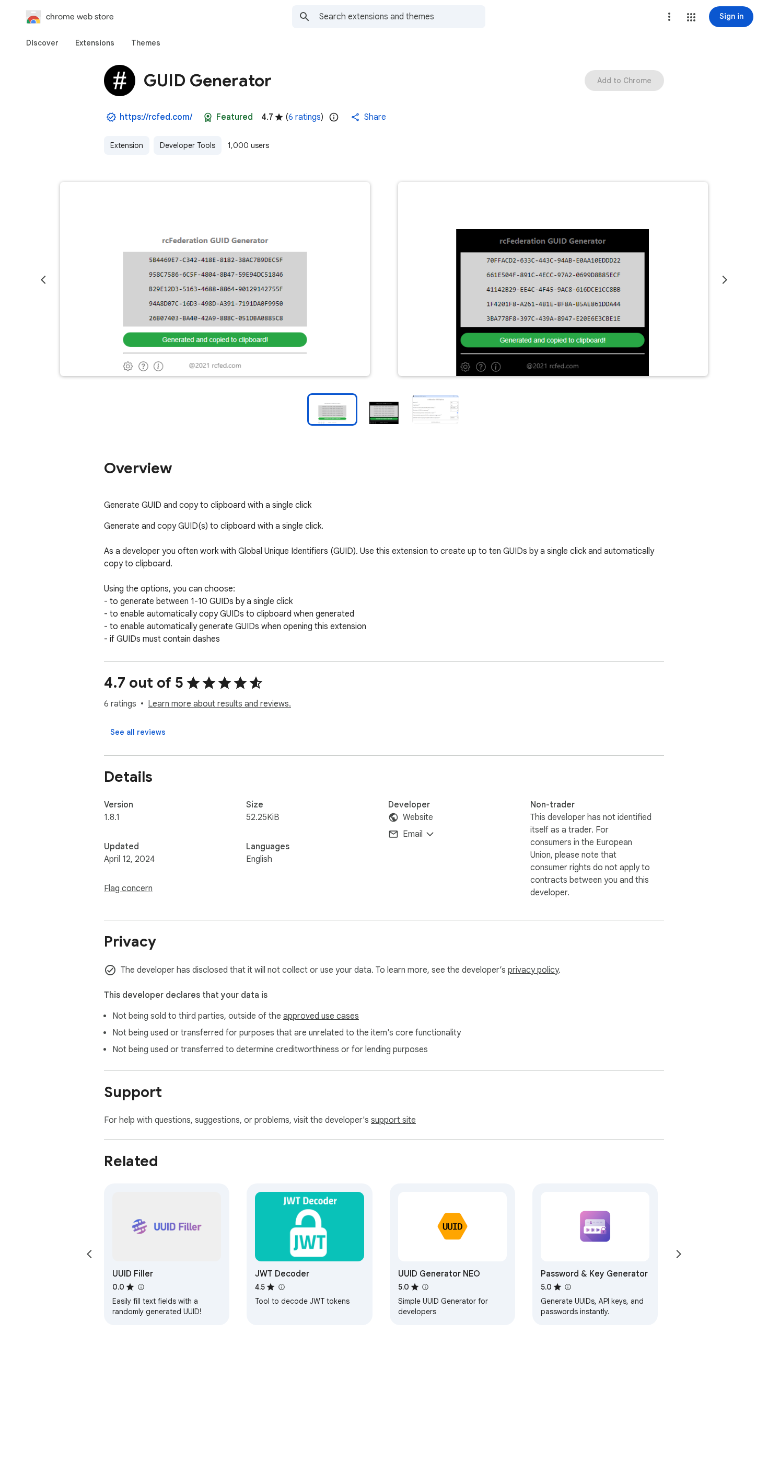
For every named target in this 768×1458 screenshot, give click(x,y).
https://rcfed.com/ (156, 117)
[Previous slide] (43, 279)
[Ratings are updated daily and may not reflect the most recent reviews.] (333, 117)
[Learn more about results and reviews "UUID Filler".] (140, 1287)
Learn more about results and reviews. (219, 704)
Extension (126, 145)
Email (413, 834)
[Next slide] (724, 279)
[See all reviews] (138, 732)
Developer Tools (187, 145)
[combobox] (402, 16)
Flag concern (128, 888)
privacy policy (533, 970)
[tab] (42, 42)
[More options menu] (669, 16)
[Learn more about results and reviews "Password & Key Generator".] (567, 1287)
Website (418, 817)
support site (393, 1120)
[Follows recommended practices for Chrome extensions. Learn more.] (207, 117)
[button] (691, 17)
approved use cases (321, 1016)
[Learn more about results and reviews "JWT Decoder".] (281, 1287)
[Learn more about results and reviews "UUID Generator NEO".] (425, 1287)
